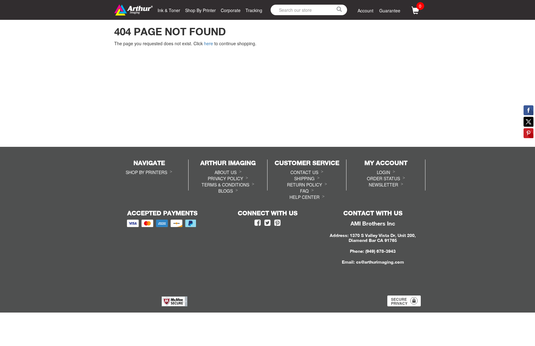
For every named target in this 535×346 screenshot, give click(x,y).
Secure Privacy (399, 301)
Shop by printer (200, 10)
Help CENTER (304, 197)
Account (365, 10)
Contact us (304, 172)
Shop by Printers (146, 172)
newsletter (383, 185)
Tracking (254, 10)
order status (383, 178)
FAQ (304, 191)
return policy (304, 185)
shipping (304, 178)
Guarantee (389, 10)
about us (226, 172)
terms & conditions (225, 185)
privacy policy (225, 178)
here (208, 43)
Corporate (231, 10)
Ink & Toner (169, 10)
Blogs (225, 191)
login (383, 172)
